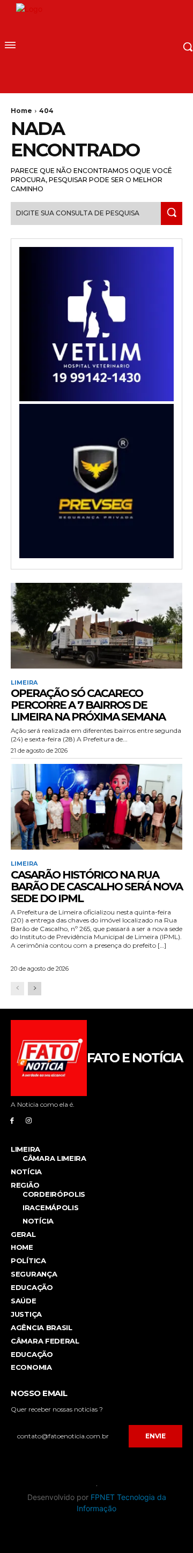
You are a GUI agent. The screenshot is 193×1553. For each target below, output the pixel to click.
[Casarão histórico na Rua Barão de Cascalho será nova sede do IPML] (96, 807)
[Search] (171, 213)
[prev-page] (17, 988)
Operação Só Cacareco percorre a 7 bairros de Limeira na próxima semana (88, 705)
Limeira (24, 682)
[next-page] (34, 988)
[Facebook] (12, 1120)
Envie (155, 1436)
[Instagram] (28, 1120)
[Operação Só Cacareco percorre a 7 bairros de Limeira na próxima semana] (96, 626)
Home (21, 111)
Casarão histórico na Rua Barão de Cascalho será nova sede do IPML (96, 886)
